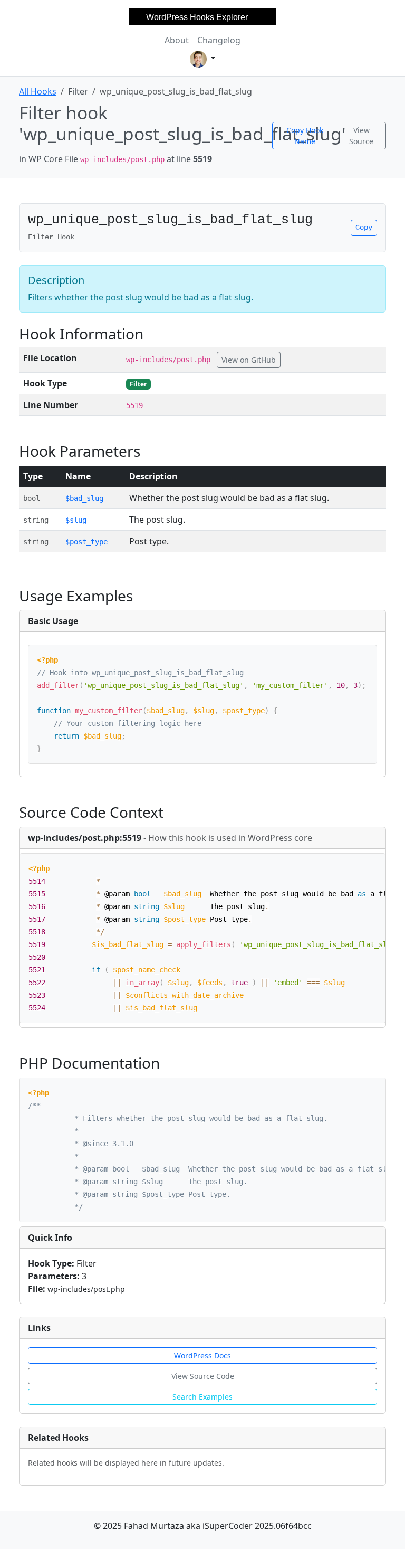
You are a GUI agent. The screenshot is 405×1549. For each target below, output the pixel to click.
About (177, 40)
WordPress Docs (202, 1355)
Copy (363, 227)
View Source (361, 135)
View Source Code (202, 1376)
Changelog (218, 40)
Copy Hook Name (304, 135)
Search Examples (202, 1397)
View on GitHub (248, 360)
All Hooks (37, 91)
